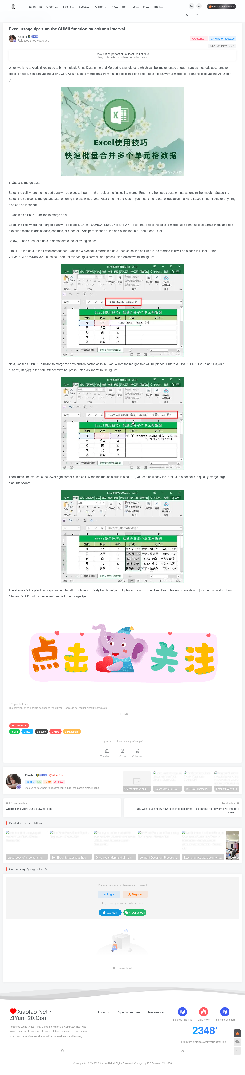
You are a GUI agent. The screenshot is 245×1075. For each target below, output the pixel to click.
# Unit (15, 731)
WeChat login (137, 912)
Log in (111, 894)
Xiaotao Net (106, 1063)
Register (137, 894)
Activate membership (223, 6)
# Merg (55, 731)
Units (82, 67)
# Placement (71, 731)
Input (84, 192)
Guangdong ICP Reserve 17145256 (153, 1063)
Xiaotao (22, 36)
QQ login (112, 912)
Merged (113, 67)
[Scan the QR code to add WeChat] (237, 1042)
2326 (31, 781)
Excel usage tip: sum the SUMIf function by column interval (67, 29)
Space (220, 192)
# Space (41, 731)
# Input (27, 731)
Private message (224, 38)
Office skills (20, 725)
